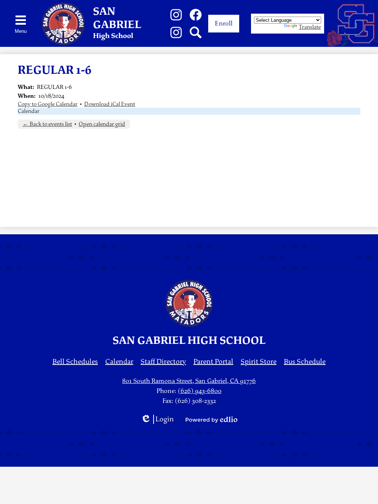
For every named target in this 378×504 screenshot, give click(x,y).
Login (157, 419)
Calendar (28, 111)
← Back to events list (47, 124)
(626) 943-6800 (199, 391)
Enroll (224, 23)
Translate (310, 27)
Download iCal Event (109, 104)
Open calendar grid (102, 124)
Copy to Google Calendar (48, 104)
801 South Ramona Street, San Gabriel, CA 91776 (189, 381)
